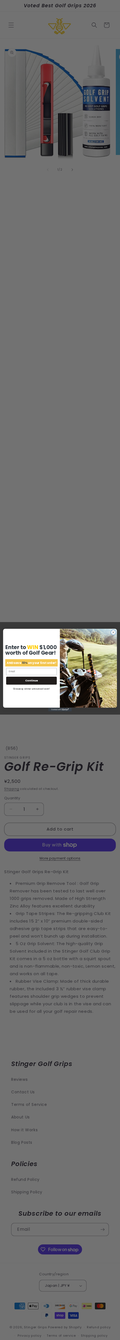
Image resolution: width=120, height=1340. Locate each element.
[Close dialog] (113, 632)
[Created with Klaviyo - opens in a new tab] (60, 710)
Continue (31, 680)
